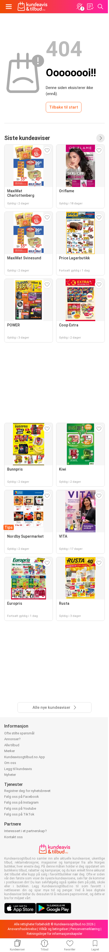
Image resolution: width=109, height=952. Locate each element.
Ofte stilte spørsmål (19, 733)
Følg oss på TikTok (19, 814)
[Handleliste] (90, 6)
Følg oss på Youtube (20, 808)
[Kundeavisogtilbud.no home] (32, 7)
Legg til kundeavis (18, 769)
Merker (9, 751)
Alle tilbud (11, 745)
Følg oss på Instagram (21, 802)
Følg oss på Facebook (21, 797)
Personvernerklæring (85, 929)
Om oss (10, 763)
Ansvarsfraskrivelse (22, 929)
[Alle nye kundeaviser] (100, 138)
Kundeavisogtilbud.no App (24, 757)
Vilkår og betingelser (53, 929)
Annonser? (12, 739)
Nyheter (10, 775)
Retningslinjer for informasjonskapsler (54, 934)
